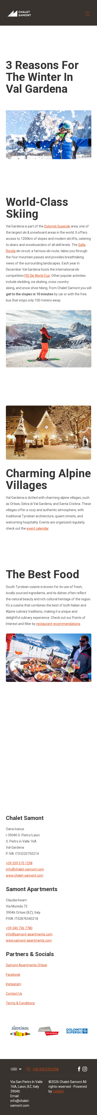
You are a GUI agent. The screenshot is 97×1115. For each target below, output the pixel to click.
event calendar (37, 528)
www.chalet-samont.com (24, 875)
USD (14, 1069)
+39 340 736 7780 (19, 928)
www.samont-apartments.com (29, 940)
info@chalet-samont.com (25, 869)
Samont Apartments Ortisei (26, 965)
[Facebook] (79, 1069)
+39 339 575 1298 (19, 863)
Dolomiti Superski (57, 226)
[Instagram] (85, 1069)
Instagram (13, 984)
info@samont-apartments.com (29, 934)
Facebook (13, 974)
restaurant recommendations (58, 624)
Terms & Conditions (20, 1003)
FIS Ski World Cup (37, 276)
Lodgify (58, 1091)
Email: (14, 1096)
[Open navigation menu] (87, 14)
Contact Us (14, 993)
